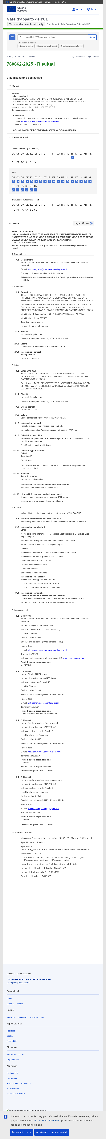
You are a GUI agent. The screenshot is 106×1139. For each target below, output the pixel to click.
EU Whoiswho (13, 1088)
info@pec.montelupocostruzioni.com (44, 752)
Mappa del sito (13, 1060)
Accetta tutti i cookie (21, 1132)
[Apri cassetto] (10, 76)
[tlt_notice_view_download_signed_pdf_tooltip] (72, 157)
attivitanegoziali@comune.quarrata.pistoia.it (40, 121)
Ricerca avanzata (26, 46)
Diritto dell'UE (12, 1073)
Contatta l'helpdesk (15, 1004)
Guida (9, 998)
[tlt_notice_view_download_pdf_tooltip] (13, 181)
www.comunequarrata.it (73, 658)
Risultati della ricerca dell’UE (19, 1083)
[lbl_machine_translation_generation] (42, 200)
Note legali (11, 1031)
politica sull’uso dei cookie (46, 1120)
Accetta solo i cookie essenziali (51, 1132)
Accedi (79, 9)
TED (9, 57)
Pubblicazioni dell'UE (16, 1094)
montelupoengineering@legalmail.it (43, 808)
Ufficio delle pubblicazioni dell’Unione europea (29, 979)
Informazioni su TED (15, 1055)
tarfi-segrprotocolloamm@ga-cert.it (43, 703)
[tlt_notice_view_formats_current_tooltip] (91, 223)
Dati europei (12, 1078)
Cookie (10, 1036)
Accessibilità (12, 1041)
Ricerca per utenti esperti (47, 46)
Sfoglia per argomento (70, 46)
